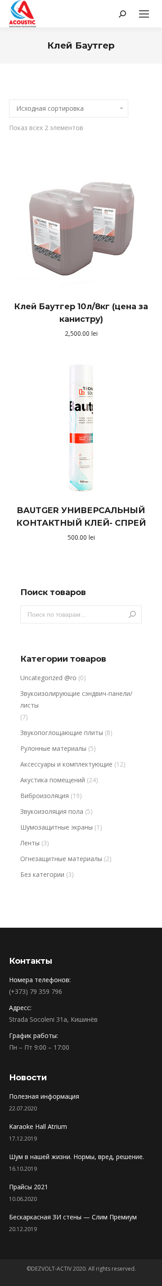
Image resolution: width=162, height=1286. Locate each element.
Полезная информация (44, 1096)
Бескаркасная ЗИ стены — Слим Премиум (73, 1217)
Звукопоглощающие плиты (61, 732)
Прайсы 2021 (28, 1186)
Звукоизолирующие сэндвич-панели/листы (76, 699)
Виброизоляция (44, 795)
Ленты (30, 843)
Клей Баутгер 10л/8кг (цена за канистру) (81, 313)
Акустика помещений (52, 780)
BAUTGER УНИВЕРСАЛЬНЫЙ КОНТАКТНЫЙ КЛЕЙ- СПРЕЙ (81, 516)
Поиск (132, 614)
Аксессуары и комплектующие (66, 764)
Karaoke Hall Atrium (38, 1126)
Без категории (42, 874)
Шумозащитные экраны (56, 827)
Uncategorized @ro (48, 677)
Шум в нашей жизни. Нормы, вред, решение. (76, 1156)
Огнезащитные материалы (61, 858)
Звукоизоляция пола (51, 811)
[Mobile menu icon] (144, 14)
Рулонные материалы (53, 748)
